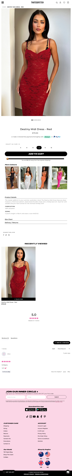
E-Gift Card (41, 431)
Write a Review (63, 343)
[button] (60, 2)
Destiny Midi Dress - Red (15, 7)
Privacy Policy (42, 433)
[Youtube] (34, 417)
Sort (53, 349)
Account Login (42, 426)
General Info (7, 438)
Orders (5, 431)
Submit (57, 397)
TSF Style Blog (8, 452)
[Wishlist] (64, 2)
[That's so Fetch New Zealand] (47, 463)
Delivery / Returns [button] (11, 222)
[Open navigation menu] (2, 2)
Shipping (6, 426)
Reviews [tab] (5, 338)
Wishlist (40, 441)
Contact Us (7, 443)
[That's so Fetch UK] (41, 463)
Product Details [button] (10, 197)
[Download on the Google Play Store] (41, 411)
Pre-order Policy (42, 436)
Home (4, 7)
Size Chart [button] (8, 219)
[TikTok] (27, 417)
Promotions (7, 441)
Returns (6, 433)
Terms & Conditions (43, 438)
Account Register (43, 428)
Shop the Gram (8, 454)
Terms (61, 401)
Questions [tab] (14, 338)
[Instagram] (30, 417)
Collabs (6, 457)
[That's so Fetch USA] (47, 454)
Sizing (5, 428)
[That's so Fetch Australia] (41, 454)
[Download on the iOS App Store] (30, 411)
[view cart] (68, 2)
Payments (6, 436)
